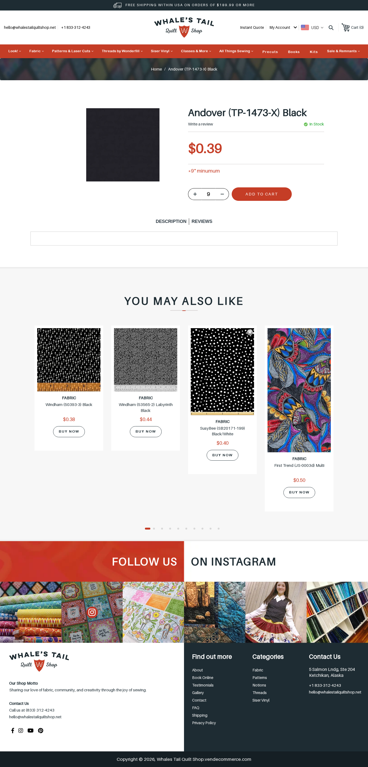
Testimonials (203, 685)
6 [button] (188, 529)
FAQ (195, 707)
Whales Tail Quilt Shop (180, 759)
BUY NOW (69, 431)
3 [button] (163, 529)
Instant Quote (252, 27)
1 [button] (147, 529)
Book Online (202, 677)
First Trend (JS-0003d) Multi (299, 465)
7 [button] (196, 529)
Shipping (199, 715)
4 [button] (172, 529)
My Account (280, 27)
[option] (68, 391)
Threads (259, 692)
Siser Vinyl (260, 700)
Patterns (259, 677)
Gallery (198, 692)
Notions (259, 685)
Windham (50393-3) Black (69, 404)
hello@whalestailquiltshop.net (30, 27)
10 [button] (220, 529)
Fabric (257, 670)
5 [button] (180, 529)
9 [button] (212, 529)
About (197, 670)
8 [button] (204, 529)
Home (156, 68)
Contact (199, 700)
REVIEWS (202, 221)
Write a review (200, 124)
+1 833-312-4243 (325, 685)
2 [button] (155, 529)
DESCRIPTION (171, 221)
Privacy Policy (204, 722)
